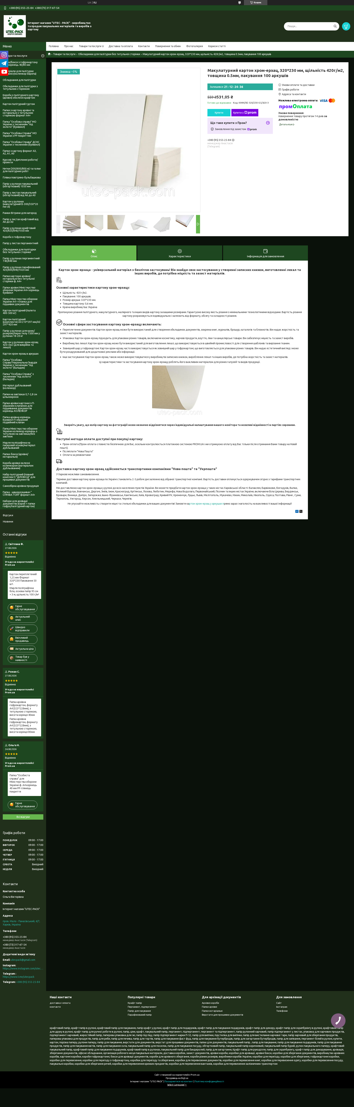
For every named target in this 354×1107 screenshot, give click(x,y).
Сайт (279, 1003)
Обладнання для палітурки (19, 79)
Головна (54, 46)
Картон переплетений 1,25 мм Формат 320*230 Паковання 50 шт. (23, 579)
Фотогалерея (194, 46)
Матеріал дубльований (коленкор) (17, 387)
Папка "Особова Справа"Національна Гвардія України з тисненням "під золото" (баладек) (20, 363)
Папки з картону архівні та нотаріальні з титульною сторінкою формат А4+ (18, 113)
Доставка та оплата (121, 46)
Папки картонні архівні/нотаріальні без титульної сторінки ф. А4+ (19, 279)
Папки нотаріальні (212, 1010)
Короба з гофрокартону (17, 236)
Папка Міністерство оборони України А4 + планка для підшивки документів (20, 302)
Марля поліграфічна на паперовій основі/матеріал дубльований (19, 445)
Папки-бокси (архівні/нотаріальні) (15, 455)
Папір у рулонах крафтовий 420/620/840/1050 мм (19, 229)
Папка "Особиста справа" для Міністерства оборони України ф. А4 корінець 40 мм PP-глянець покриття (23, 783)
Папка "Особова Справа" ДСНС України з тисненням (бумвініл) (21, 143)
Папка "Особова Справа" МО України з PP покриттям (20, 134)
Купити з (238, 112)
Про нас (68, 46)
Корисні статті (217, 46)
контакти (55, 1006)
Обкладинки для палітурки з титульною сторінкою (20, 87)
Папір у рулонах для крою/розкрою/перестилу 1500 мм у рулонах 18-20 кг (21, 333)
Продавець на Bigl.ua (177, 1078)
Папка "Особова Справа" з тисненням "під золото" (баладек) (18, 377)
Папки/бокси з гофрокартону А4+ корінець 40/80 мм (20, 63)
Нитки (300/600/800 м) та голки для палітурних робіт (22, 170)
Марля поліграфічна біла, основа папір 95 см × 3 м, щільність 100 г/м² (24, 591)
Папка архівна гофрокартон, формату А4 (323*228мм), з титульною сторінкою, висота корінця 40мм (24, 708)
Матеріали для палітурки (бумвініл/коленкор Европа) (19, 72)
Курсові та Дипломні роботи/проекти (20, 161)
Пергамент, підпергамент (142, 1006)
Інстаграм (281, 1006)
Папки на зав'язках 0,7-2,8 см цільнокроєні (20, 395)
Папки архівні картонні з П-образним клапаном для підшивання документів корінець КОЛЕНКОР (19, 407)
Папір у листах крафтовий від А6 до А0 (21, 220)
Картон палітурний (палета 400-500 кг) (19, 312)
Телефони (282, 1010)
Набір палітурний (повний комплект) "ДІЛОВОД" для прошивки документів (19, 477)
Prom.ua (195, 1075)
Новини (8, 521)
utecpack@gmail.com (23, 959)
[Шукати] (335, 26)
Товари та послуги (90, 46)
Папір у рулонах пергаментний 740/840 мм (21, 259)
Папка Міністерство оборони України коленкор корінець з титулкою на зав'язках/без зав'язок (20, 432)
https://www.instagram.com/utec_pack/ (23, 968)
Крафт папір (135, 1003)
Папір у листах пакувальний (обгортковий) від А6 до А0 (19, 194)
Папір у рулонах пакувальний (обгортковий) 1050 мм (20, 185)
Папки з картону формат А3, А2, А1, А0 (20, 152)
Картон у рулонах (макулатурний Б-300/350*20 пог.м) (20, 204)
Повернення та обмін (168, 46)
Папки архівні (209, 1006)
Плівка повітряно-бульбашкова (22, 177)
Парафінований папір (140, 1014)
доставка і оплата (60, 1003)
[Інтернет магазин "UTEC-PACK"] (15, 26)
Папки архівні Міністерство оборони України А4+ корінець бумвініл (21, 290)
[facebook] (297, 511)
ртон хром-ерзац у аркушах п (206, 503)
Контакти (144, 46)
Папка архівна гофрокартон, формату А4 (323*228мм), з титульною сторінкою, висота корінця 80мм (24, 725)
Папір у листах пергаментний (20, 243)
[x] (300, 511)
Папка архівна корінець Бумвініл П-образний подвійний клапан (16, 420)
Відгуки (8, 515)
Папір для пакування (139, 1010)
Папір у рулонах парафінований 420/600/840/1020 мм (21, 268)
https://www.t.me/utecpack (18, 976)
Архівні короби (210, 1003)
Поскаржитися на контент (179, 1081)
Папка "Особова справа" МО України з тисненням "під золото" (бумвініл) (19, 124)
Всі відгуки (23, 816)
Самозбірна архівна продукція (21, 485)
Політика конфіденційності (209, 1081)
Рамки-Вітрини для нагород (20, 212)
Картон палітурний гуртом (19, 103)
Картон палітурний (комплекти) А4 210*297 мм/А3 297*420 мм (21, 322)
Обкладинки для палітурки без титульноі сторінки (109, 54)
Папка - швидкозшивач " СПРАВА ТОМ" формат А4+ (19, 493)
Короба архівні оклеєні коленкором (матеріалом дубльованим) (18, 466)
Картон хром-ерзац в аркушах (21, 353)
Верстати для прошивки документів (222, 1014)
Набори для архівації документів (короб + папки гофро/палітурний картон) (19, 504)
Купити (219, 112)
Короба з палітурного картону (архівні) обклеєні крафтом (21, 96)
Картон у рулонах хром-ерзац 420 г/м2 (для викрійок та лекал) (20, 345)
